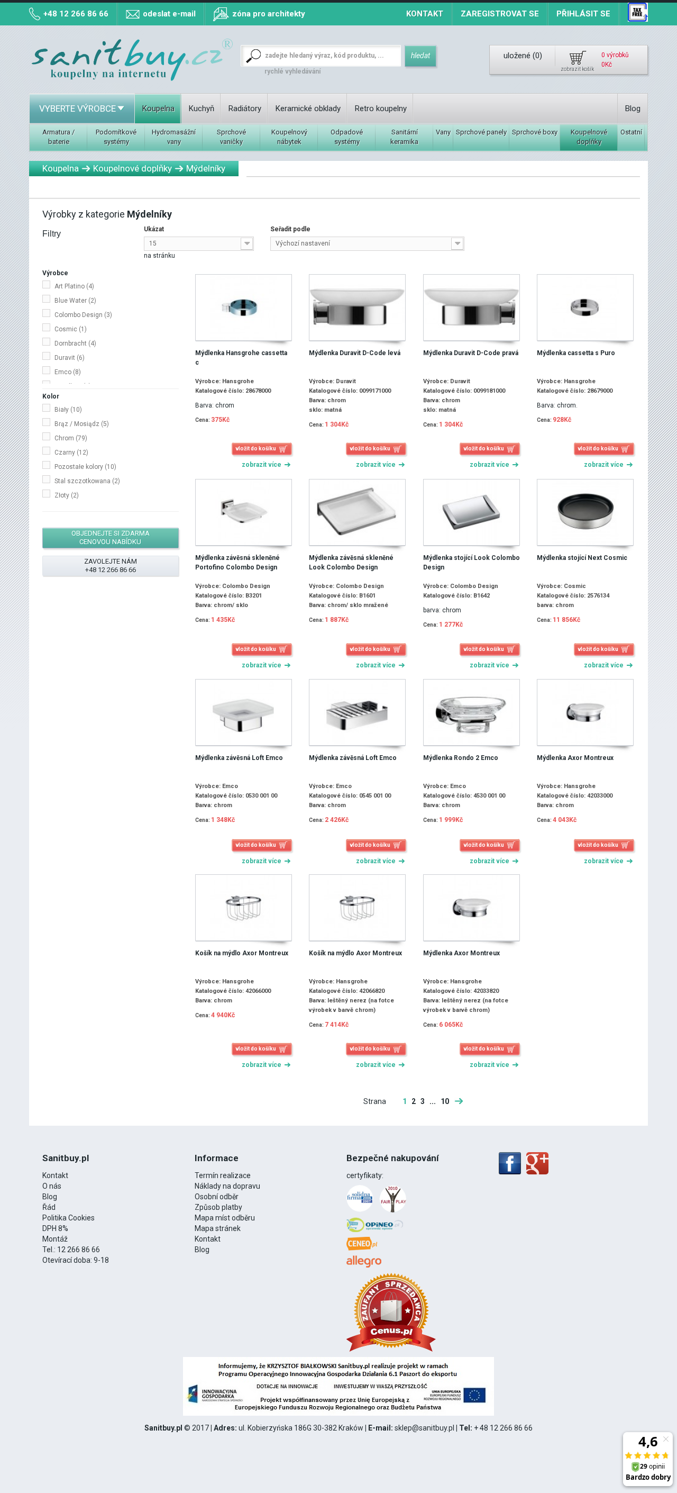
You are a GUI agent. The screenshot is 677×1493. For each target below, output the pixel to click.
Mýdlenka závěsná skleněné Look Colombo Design (351, 562)
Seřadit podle (290, 229)
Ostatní (631, 132)
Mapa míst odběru (225, 1218)
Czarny (71, 452)
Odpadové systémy (347, 137)
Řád (49, 1207)
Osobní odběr (217, 1196)
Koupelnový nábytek (289, 137)
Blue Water (75, 300)
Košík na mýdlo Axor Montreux (241, 953)
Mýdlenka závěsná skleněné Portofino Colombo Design (237, 562)
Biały (68, 409)
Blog (633, 108)
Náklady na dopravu (227, 1186)
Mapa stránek (218, 1228)
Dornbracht (75, 343)
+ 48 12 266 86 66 (503, 1428)
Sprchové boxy (534, 132)
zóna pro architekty (268, 14)
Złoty (66, 495)
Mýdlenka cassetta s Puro (576, 353)
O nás (51, 1186)
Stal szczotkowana (87, 481)
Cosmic (70, 329)
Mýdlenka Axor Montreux (575, 758)
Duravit (69, 357)
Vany (443, 132)
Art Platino (74, 286)
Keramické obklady (308, 108)
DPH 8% (55, 1228)
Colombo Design (83, 315)
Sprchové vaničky (231, 137)
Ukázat (154, 229)
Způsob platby (218, 1207)
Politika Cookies (68, 1218)
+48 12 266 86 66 (75, 14)
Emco (67, 372)
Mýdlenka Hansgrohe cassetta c (241, 357)
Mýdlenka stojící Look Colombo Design (471, 562)
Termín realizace (223, 1175)
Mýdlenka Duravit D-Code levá (354, 353)
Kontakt (424, 14)
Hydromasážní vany (174, 137)
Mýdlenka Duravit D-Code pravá (470, 353)
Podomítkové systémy (116, 137)
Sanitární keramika (404, 137)
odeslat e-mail (169, 14)
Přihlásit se (583, 14)
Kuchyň (201, 108)
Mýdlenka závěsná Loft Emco (239, 758)
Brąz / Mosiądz (81, 424)
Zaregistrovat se (500, 14)
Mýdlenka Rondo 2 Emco (460, 758)
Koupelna (158, 108)
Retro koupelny (381, 108)
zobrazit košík (577, 69)
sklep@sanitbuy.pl (424, 1428)
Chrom (70, 438)
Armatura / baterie (58, 137)
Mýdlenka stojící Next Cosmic (582, 558)
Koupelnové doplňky (589, 137)
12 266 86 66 (78, 1249)
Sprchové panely (481, 132)
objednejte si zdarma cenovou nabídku (110, 537)
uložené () (523, 55)
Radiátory (244, 108)
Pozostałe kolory (85, 466)
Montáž (55, 1239)
